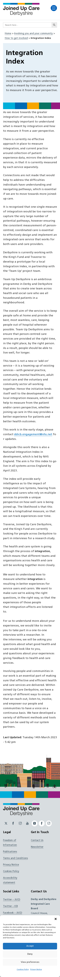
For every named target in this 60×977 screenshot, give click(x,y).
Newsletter (37, 847)
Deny (30, 954)
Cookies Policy (23, 969)
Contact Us (37, 840)
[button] (55, 918)
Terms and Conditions (15, 858)
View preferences (30, 962)
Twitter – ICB (10, 906)
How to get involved (16, 38)
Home (8, 33)
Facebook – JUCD (12, 913)
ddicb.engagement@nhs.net (33, 434)
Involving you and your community (33, 33)
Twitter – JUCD (11, 900)
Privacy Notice (36, 969)
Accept (30, 946)
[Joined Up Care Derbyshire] (21, 15)
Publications (10, 852)
